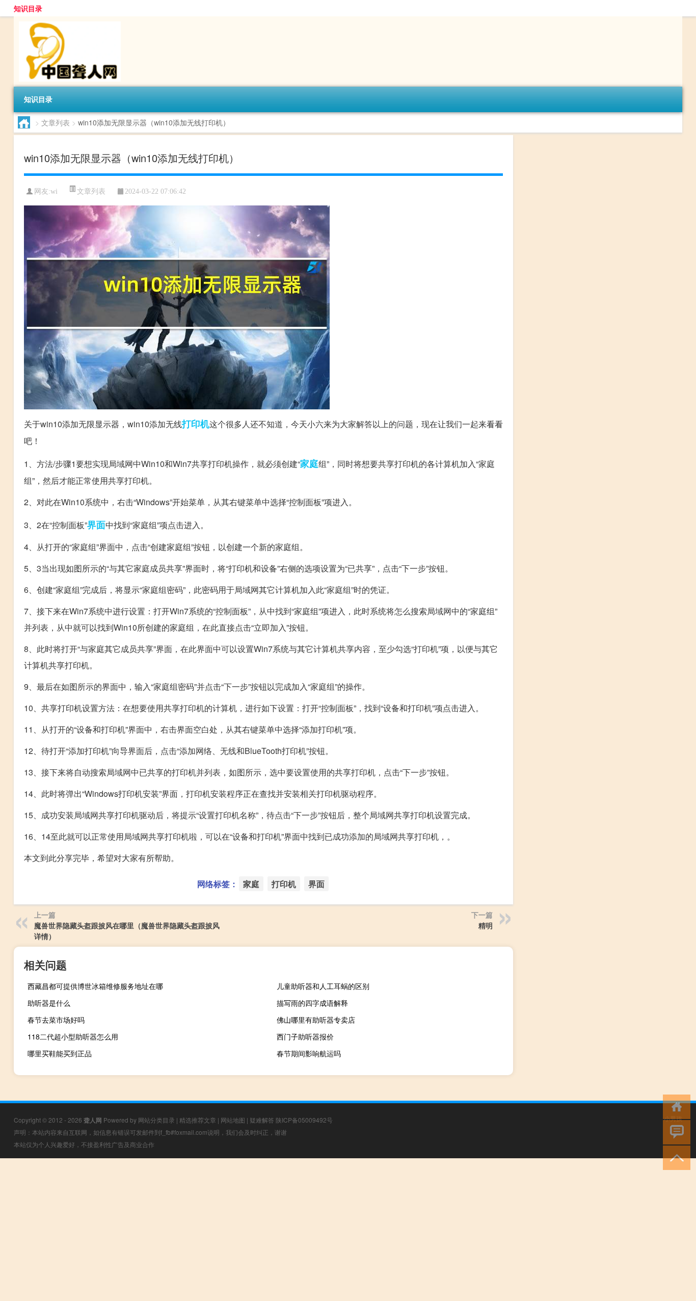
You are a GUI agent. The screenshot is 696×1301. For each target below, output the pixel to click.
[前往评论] (674, 1131)
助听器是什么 (49, 1003)
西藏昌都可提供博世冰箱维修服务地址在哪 (95, 986)
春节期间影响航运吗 (309, 1053)
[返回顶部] (674, 1157)
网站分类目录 (156, 1119)
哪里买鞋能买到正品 (60, 1053)
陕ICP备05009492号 (304, 1119)
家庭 (309, 463)
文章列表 (55, 122)
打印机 (195, 423)
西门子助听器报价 (305, 1036)
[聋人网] (67, 20)
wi (54, 191)
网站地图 (233, 1119)
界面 (96, 524)
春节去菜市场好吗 (56, 1019)
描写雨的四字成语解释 (312, 1003)
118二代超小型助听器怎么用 (73, 1036)
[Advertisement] (305, 1229)
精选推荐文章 (197, 1119)
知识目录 (28, 8)
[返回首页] (674, 1106)
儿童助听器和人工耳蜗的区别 (323, 986)
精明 (485, 925)
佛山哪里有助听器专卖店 (316, 1019)
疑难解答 (262, 1119)
